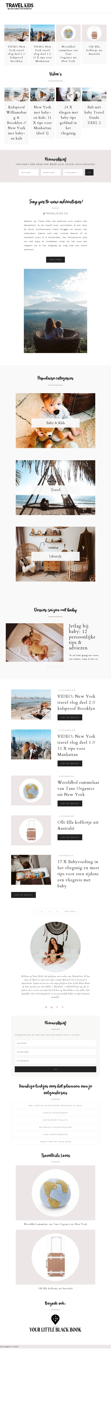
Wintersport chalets (55, 1120)
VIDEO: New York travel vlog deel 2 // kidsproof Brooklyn (16, 54)
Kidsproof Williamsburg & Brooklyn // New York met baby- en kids (16, 123)
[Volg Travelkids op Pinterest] (63, 1007)
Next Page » (70, 911)
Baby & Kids (55, 423)
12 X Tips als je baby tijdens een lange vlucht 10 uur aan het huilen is (87, 640)
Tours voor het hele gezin (55, 1142)
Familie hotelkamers (55, 1113)
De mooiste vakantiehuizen (55, 1127)
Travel (55, 490)
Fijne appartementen (55, 1134)
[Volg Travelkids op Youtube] (52, 1007)
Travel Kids (22, 6)
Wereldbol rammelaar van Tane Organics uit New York (68, 54)
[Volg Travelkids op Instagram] (47, 1007)
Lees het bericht (70, 717)
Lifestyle (55, 556)
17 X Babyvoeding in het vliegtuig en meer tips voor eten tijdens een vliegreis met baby (78, 874)
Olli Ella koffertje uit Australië (94, 50)
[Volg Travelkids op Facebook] (58, 1007)
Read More (55, 260)
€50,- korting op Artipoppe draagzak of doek (55, 1106)
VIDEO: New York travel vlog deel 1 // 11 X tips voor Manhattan (42, 54)
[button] (102, 5)
